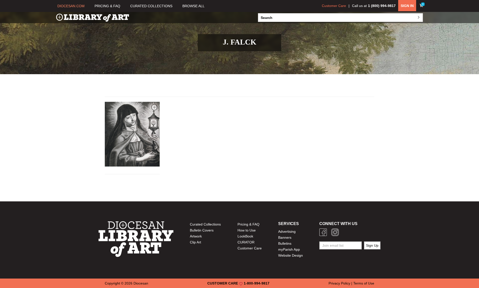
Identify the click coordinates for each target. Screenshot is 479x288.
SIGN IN (407, 6)
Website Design (290, 255)
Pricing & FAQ (248, 224)
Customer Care (334, 6)
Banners (284, 237)
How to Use (247, 230)
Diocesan (140, 283)
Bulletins (284, 243)
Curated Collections (205, 224)
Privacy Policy (339, 283)
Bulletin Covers (202, 230)
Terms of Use (363, 283)
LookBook (245, 236)
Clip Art (195, 242)
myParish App (289, 249)
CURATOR (246, 242)
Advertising (287, 231)
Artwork (196, 236)
